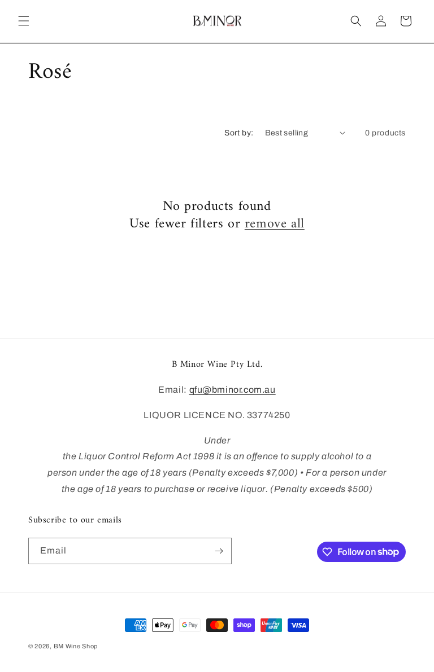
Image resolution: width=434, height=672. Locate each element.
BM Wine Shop (76, 646)
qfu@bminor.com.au (232, 389)
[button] (23, 20)
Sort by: (238, 133)
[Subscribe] (218, 551)
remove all (275, 224)
